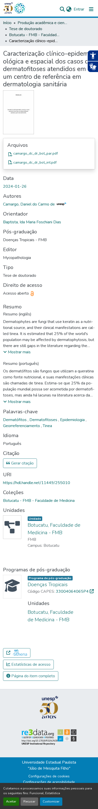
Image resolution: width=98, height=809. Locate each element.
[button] (19, 8)
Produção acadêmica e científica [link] (43, 23)
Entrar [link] (79, 9)
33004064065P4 (73, 591)
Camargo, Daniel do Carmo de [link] (29, 204)
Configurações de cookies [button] (49, 776)
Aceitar (11, 801)
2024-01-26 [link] (15, 186)
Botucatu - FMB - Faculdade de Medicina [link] (34, 35)
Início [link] (7, 23)
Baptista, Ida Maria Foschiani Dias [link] (32, 222)
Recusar (29, 801)
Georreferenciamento (22, 426)
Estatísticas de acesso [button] (30, 664)
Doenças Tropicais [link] (48, 584)
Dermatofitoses (43, 420)
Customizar (51, 801)
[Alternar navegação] (91, 9)
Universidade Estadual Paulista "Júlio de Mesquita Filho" (49, 765)
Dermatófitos (15, 420)
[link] (49, 154)
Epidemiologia (73, 420)
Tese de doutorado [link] (25, 29)
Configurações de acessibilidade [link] (49, 782)
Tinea (47, 426)
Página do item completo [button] (32, 676)
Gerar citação (22, 463)
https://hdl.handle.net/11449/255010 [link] (36, 483)
